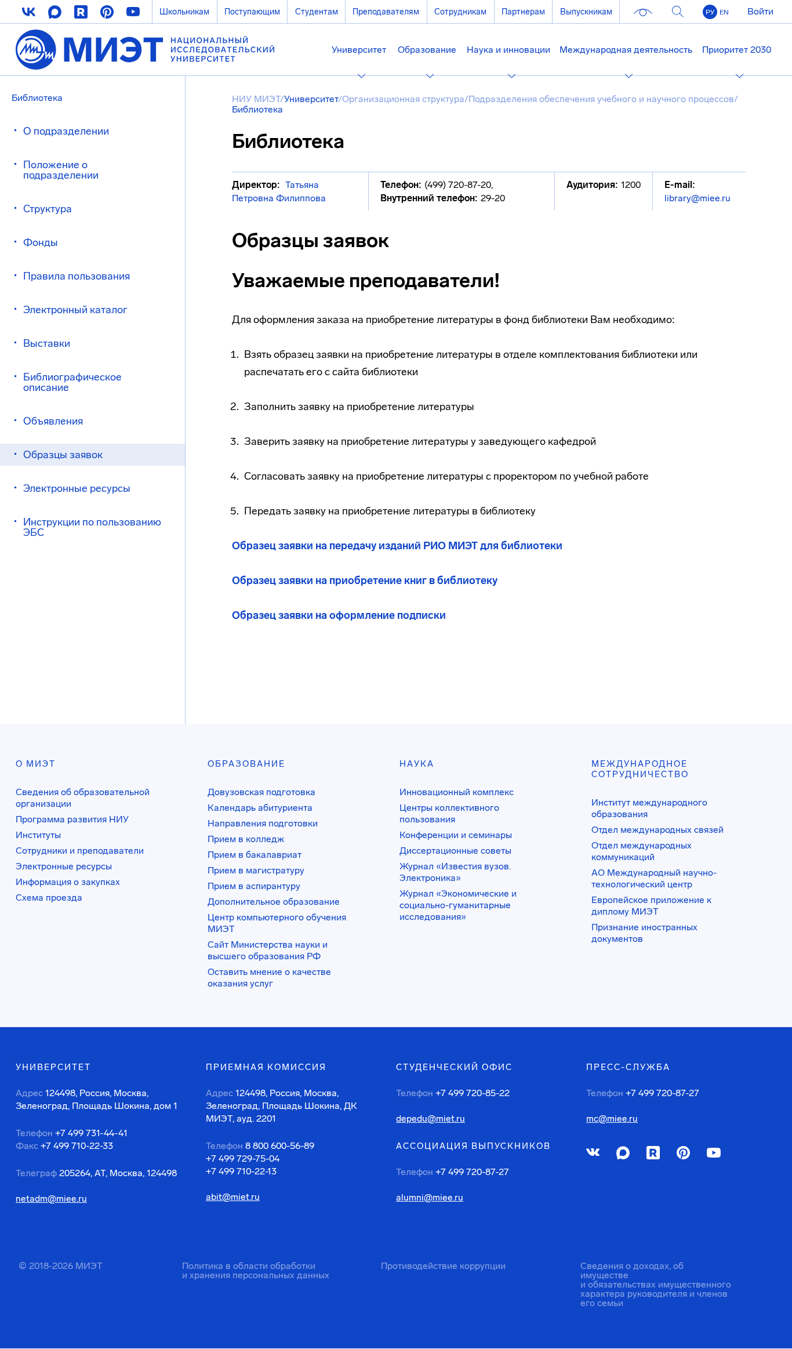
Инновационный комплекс (456, 791)
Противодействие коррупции (443, 1265)
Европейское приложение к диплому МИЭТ (651, 905)
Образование (246, 764)
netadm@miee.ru (51, 1198)
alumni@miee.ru (429, 1197)
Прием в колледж (246, 838)
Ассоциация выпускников (473, 1146)
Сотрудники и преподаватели (80, 850)
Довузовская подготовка (261, 791)
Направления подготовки (263, 823)
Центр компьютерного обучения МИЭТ (277, 923)
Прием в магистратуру (256, 870)
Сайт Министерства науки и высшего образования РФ (268, 950)
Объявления (53, 421)
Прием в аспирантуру (254, 885)
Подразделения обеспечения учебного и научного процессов (601, 98)
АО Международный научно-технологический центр (654, 878)
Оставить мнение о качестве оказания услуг (269, 977)
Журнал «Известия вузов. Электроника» (455, 872)
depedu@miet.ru (430, 1118)
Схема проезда (49, 897)
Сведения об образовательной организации (83, 797)
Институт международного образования (649, 808)
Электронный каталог (75, 309)
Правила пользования (76, 276)
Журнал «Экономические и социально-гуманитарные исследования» (458, 905)
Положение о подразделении (61, 170)
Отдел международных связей (657, 829)
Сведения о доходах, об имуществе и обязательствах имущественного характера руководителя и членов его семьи (655, 1284)
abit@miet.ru (233, 1197)
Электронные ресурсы (76, 488)
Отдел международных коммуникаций (641, 851)
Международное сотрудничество (640, 769)
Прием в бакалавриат (254, 854)
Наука (416, 764)
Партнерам (523, 11)
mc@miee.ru (612, 1118)
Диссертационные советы (455, 850)
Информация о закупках (68, 881)
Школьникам (184, 11)
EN (724, 12)
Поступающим (252, 11)
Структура (47, 208)
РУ (710, 12)
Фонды (40, 242)
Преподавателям (386, 11)
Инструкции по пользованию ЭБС (92, 527)
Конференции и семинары (455, 834)
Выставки (46, 343)
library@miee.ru (697, 198)
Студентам (316, 11)
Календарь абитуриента (260, 807)
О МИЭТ (36, 764)
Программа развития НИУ (72, 819)
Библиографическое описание (72, 382)
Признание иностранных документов (644, 933)
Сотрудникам (460, 11)
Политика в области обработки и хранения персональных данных (255, 1270)
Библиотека (37, 97)
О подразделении (66, 131)
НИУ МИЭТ (256, 98)
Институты (38, 834)
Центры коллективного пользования (449, 813)
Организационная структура (403, 98)
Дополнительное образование (274, 901)
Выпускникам (586, 11)
